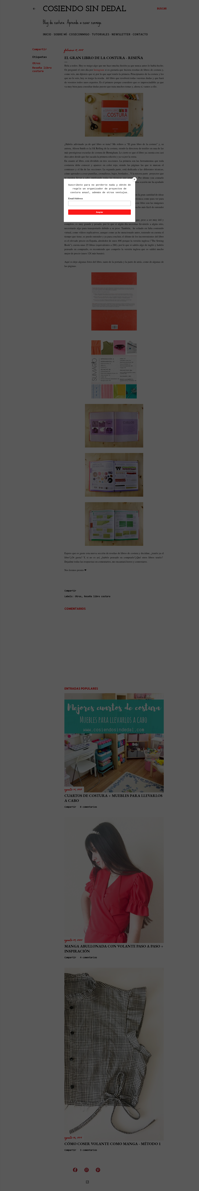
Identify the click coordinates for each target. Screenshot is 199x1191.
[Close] (134, 179)
